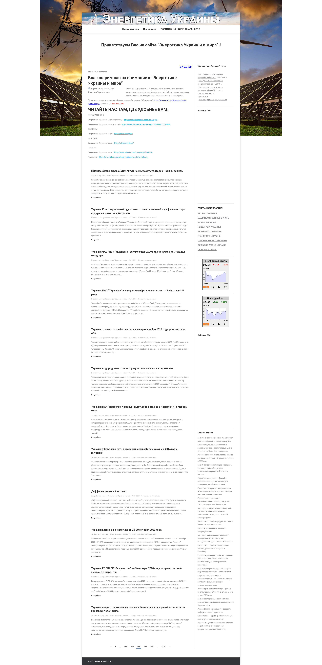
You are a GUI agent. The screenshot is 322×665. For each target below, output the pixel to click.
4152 (164, 646)
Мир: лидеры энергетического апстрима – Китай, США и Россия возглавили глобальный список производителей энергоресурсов (215, 513)
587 (145, 646)
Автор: (110, 175)
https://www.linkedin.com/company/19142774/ (133, 152)
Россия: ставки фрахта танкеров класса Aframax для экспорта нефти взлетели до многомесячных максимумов (215, 491)
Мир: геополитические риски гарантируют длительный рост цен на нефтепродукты (215, 439)
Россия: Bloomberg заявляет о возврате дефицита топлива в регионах (214, 610)
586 (138, 646)
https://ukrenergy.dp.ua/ (124, 143)
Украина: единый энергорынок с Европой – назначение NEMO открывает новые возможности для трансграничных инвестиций (215, 560)
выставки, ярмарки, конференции (213, 100)
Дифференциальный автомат (109, 491)
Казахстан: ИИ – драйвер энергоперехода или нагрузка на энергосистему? (215, 617)
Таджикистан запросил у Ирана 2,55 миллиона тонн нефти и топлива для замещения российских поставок (213, 481)
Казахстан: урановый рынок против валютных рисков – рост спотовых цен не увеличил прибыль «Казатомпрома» (215, 448)
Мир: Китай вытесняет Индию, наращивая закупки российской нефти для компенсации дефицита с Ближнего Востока (215, 469)
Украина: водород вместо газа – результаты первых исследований (132, 368)
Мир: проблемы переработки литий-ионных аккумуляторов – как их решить (137, 170)
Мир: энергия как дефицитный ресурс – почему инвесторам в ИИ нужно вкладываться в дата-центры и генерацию (215, 538)
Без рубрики (96, 496)
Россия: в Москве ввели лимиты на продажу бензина (212, 530)
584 (125, 646)
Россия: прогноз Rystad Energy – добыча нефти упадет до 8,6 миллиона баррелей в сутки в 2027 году (215, 592)
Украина (94, 218)
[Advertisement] (46, 5)
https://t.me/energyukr (123, 134)
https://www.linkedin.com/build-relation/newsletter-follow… (123, 157)
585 (132, 646)
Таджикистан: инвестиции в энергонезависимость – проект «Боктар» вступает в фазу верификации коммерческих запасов (215, 580)
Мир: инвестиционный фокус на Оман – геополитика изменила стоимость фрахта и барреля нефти (216, 602)
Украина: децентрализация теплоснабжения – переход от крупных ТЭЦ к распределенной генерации (214, 501)
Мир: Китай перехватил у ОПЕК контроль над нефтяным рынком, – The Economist (214, 570)
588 (151, 646)
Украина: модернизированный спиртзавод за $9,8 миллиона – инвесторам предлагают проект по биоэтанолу (215, 626)
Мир (92, 175)
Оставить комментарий (144, 175)
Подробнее (96, 197)
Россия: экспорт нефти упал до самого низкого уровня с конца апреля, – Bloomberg (213, 548)
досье (201, 93)
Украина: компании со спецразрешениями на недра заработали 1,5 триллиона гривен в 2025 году (216, 458)
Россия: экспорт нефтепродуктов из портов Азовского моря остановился (215, 523)
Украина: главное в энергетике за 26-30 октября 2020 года (126, 529)
